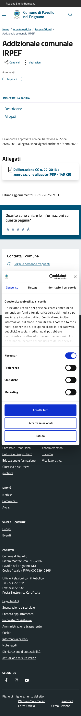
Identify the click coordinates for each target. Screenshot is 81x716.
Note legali (9, 645)
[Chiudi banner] (75, 276)
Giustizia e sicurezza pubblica (15, 469)
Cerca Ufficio (26, 705)
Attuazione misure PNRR (19, 657)
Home (5, 29)
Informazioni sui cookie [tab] (61, 287)
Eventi (6, 535)
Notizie (7, 494)
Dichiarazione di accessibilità (21, 651)
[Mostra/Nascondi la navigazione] (4, 14)
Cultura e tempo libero (17, 454)
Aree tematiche (22, 29)
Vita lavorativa (52, 460)
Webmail (67, 701)
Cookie (6, 632)
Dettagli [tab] (33, 287)
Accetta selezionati (41, 423)
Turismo (47, 454)
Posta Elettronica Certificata (21, 592)
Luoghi (6, 529)
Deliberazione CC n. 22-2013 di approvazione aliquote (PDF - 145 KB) (42, 172)
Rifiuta (40, 436)
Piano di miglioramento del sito (23, 696)
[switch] (70, 368)
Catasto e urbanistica (16, 447)
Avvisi (6, 507)
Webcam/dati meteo (31, 701)
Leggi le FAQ (10, 601)
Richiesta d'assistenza (17, 620)
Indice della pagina (16, 98)
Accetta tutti (40, 410)
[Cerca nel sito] (70, 14)
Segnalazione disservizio (18, 607)
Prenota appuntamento (17, 613)
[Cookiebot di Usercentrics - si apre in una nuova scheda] (50, 276)
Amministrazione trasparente (22, 626)
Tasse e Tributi (43, 29)
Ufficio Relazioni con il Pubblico (23, 578)
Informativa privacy (15, 639)
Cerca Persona (60, 705)
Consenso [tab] (12, 287)
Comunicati (9, 501)
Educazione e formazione (19, 460)
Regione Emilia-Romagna (20, 3)
